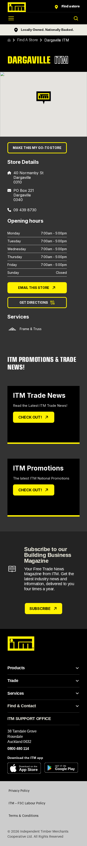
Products (16, 668)
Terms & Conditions (24, 816)
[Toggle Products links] (77, 668)
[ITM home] (30, 7)
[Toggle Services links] (77, 693)
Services (15, 693)
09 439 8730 (24, 210)
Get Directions (33, 302)
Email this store (33, 288)
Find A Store (27, 40)
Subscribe (39, 608)
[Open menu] (11, 18)
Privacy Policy (19, 790)
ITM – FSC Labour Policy (27, 803)
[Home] (9, 40)
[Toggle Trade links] (77, 681)
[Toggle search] (76, 18)
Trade (12, 680)
